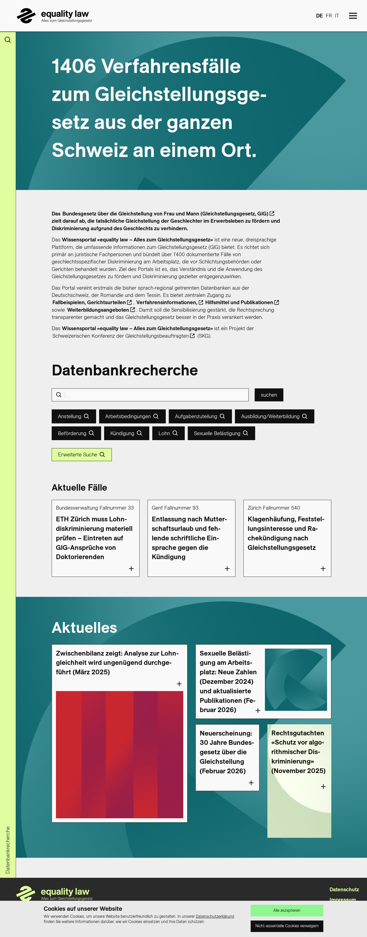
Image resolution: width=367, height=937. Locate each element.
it (337, 15)
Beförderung (72, 433)
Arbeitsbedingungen (128, 416)
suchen (269, 395)
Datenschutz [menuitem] (344, 889)
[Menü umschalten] (353, 16)
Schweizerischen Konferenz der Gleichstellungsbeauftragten (120, 336)
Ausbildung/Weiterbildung (270, 416)
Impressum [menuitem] (343, 900)
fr (329, 15)
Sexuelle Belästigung (217, 433)
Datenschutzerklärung (215, 916)
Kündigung (122, 433)
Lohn (164, 433)
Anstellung (69, 416)
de (319, 15)
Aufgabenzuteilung (196, 416)
